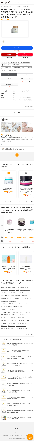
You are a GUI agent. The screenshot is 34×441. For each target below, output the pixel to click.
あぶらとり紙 (24, 303)
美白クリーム (15, 315)
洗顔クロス (15, 312)
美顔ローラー (4, 326)
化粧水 (2, 287)
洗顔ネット (21, 312)
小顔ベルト (13, 328)
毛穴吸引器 (19, 328)
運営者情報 (5, 435)
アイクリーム (18, 295)
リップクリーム (4, 301)
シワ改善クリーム (15, 323)
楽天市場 (9, 54)
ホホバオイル (14, 317)
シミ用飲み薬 (9, 306)
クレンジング (12, 290)
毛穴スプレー (4, 295)
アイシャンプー (10, 298)
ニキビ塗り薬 (23, 323)
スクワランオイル (22, 317)
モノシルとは (20, 432)
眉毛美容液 (24, 295)
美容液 (9, 287)
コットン (3, 306)
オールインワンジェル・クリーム (23, 287)
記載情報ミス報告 (29, 106)
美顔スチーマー (11, 326)
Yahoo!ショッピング (25, 54)
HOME (17, 429)
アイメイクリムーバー (25, 290)
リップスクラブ (12, 301)
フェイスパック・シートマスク (15, 309)
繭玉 (2, 315)
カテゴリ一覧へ (29, 334)
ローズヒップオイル (5, 320)
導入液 (13, 287)
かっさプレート (26, 328)
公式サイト (17, 48)
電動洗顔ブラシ (7, 315)
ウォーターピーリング (21, 326)
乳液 (6, 287)
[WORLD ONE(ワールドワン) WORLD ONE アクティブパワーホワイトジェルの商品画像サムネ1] (3, 41)
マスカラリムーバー (5, 292)
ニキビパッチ (4, 309)
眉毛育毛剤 (3, 298)
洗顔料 (17, 290)
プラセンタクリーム (5, 317)
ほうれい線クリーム (5, 323)
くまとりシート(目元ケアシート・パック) (10, 303)
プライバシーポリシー (19, 435)
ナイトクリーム (21, 320)
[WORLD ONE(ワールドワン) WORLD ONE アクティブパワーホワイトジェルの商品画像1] (15, 29)
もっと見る (17, 102)
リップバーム (23, 298)
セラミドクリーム (23, 315)
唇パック (29, 298)
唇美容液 (17, 298)
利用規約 (11, 435)
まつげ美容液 (11, 295)
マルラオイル (14, 320)
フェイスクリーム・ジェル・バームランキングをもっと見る (19, 201)
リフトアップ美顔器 (5, 328)
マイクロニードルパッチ (6, 312)
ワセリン (28, 320)
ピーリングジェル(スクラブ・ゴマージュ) (21, 292)
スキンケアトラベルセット (19, 306)
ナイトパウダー (4, 290)
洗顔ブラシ (27, 312)
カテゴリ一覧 (13, 432)
